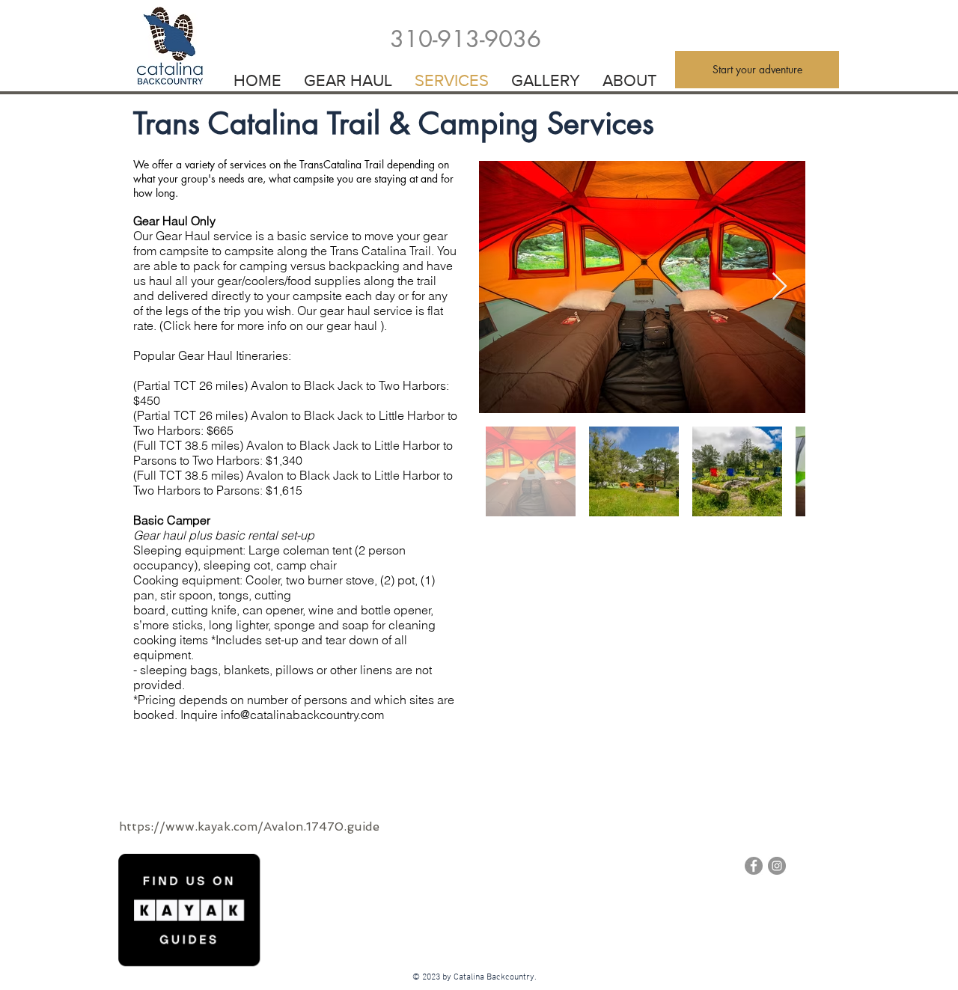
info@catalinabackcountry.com (302, 714)
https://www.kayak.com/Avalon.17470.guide (249, 826)
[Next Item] (779, 287)
